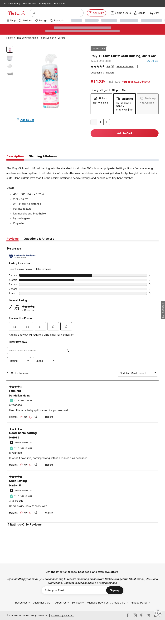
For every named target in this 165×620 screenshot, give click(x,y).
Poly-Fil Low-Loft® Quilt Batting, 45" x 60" (123, 56)
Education (59, 3)
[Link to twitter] (148, 615)
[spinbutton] (100, 122)
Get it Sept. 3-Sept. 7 (124, 104)
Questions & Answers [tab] (39, 238)
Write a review (125, 66)
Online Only (98, 48)
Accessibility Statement (62, 615)
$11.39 (98, 81)
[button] (142, 13)
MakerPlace (29, 3)
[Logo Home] (16, 13)
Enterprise (44, 3)
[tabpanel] (82, 193)
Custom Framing (11, 3)
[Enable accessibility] (158, 613)
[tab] (15, 156)
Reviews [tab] (12, 238)
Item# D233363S (101, 61)
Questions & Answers (102, 72)
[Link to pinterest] (141, 615)
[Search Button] (34, 13)
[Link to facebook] (127, 615)
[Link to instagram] (134, 615)
